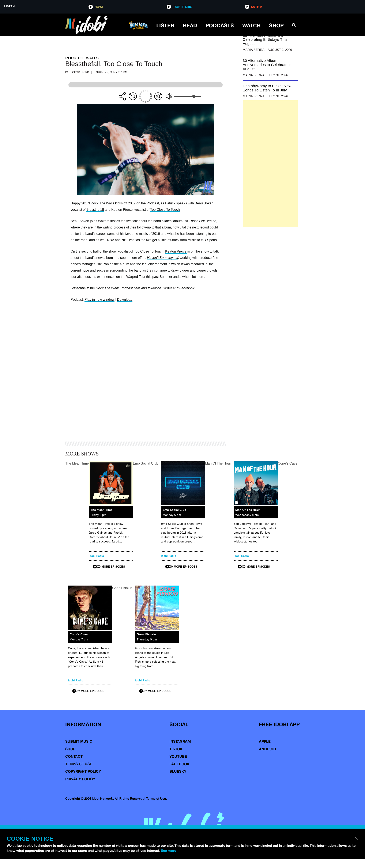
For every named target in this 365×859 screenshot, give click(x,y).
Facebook (186, 288)
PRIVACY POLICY (80, 779)
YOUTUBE (178, 756)
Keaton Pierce (176, 251)
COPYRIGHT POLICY (83, 771)
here (136, 288)
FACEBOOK (179, 764)
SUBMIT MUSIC (78, 741)
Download (124, 299)
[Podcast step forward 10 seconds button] (158, 96)
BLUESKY (177, 771)
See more (168, 850)
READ (190, 25)
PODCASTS (220, 25)
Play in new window (99, 299)
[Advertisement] (270, 163)
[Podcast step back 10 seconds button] (133, 96)
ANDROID (267, 749)
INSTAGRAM (180, 741)
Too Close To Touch (165, 209)
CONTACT (74, 756)
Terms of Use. (156, 798)
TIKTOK (175, 749)
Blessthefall (95, 209)
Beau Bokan (80, 221)
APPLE (265, 741)
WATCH (251, 25)
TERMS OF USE (78, 764)
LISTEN (165, 25)
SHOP (276, 25)
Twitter (167, 288)
